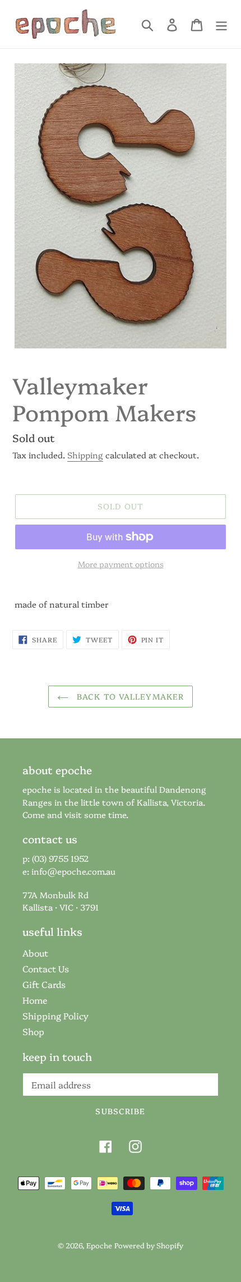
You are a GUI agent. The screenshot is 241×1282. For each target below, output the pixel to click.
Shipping (85, 455)
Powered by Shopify (148, 1245)
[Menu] (221, 24)
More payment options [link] (121, 563)
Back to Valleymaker (129, 696)
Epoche (99, 1245)
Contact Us (45, 968)
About (35, 952)
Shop (33, 1031)
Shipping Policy (55, 1015)
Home (35, 1000)
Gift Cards (44, 984)
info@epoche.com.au (73, 871)
